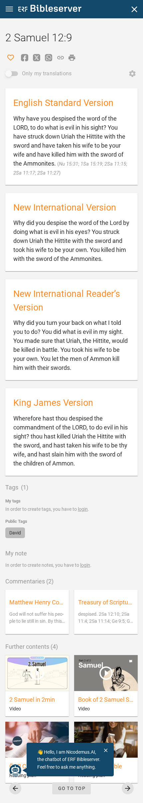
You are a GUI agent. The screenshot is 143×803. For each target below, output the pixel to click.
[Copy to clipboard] (60, 57)
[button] (9, 9)
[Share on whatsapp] (48, 57)
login (83, 509)
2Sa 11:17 (24, 173)
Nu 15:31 (68, 164)
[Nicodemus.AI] (15, 770)
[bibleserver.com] (49, 9)
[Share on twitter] (36, 57)
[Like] (10, 57)
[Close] (134, 9)
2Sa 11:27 (48, 173)
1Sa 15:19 (91, 164)
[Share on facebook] (24, 57)
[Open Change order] (132, 73)
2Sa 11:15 (115, 164)
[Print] (72, 57)
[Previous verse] (15, 788)
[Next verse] (128, 788)
